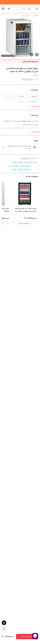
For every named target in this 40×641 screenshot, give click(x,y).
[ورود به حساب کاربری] (9, 8)
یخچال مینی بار (14, 166)
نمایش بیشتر (35, 106)
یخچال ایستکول (18, 162)
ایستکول (27, 162)
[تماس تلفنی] (4, 622)
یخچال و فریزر (25, 16)
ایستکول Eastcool (28, 79)
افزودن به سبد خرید (27, 636)
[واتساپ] (4, 628)
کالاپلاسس (35, 16)
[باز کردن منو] (36, 8)
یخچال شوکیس (25, 166)
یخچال (14, 169)
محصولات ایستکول (24, 169)
